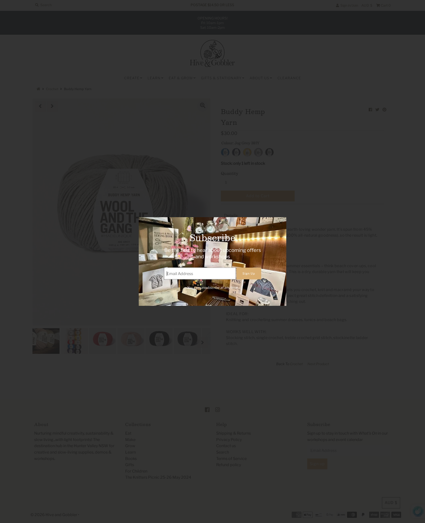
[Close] (280, 222)
